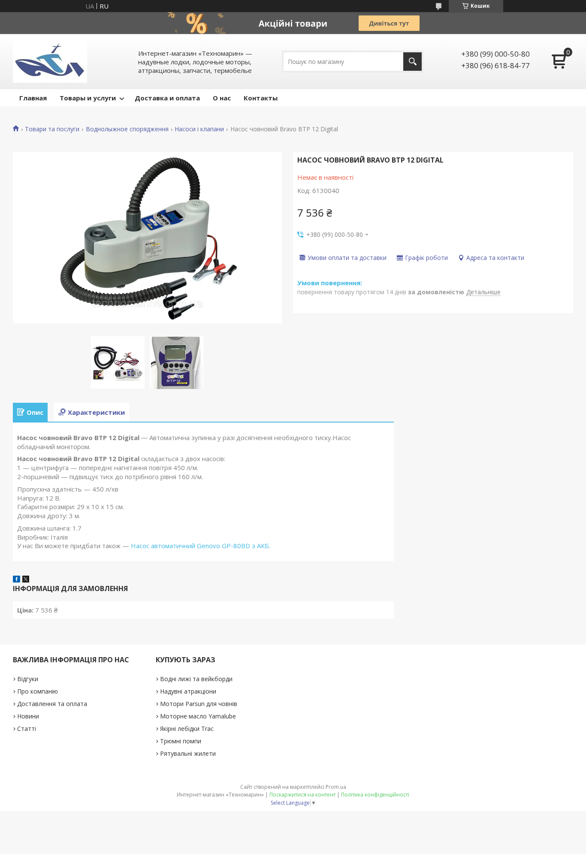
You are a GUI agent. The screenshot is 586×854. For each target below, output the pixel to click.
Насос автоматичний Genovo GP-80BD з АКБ (200, 545)
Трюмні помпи (180, 741)
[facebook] (16, 580)
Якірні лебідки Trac (187, 728)
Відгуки (27, 679)
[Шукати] (412, 61)
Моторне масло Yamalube (198, 716)
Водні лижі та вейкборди (196, 679)
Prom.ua (336, 787)
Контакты (261, 98)
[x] (25, 580)
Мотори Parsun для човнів (198, 704)
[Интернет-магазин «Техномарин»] (50, 61)
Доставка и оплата (167, 98)
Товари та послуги (52, 129)
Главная (33, 98)
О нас (222, 98)
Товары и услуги (88, 98)
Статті (26, 728)
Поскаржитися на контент (302, 794)
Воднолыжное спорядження (127, 129)
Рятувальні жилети (188, 753)
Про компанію (37, 691)
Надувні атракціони (188, 691)
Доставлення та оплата (52, 704)
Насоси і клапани (199, 129)
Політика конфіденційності (375, 794)
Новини (28, 716)
